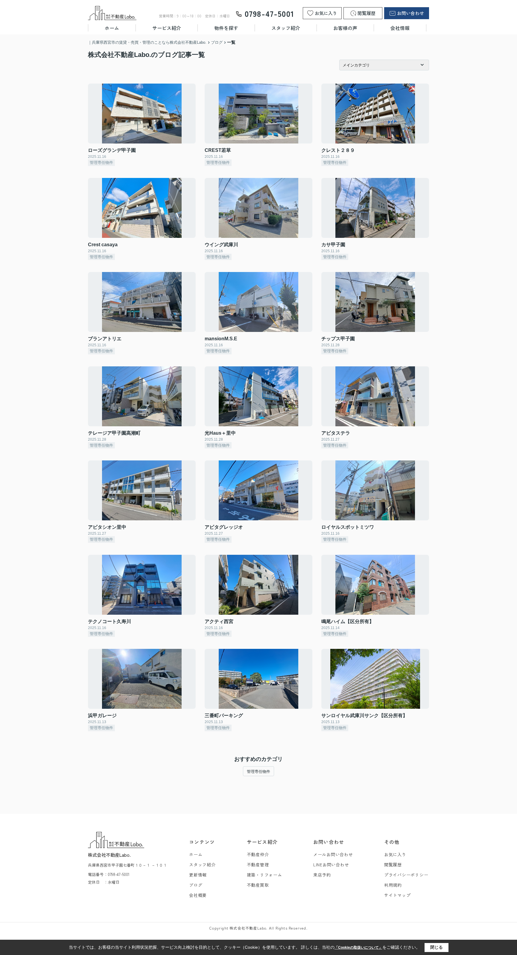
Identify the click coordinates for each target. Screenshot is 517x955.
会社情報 (400, 27)
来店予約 (322, 875)
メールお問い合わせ (333, 854)
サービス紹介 (166, 27)
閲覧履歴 (393, 865)
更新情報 (198, 875)
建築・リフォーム (264, 875)
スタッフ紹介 (285, 27)
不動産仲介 (258, 854)
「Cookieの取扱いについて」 (358, 947)
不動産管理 (258, 865)
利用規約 (393, 885)
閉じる (436, 947)
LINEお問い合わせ (331, 865)
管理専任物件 (258, 771)
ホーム (112, 27)
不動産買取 (258, 885)
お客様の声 (345, 27)
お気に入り (395, 854)
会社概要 (198, 895)
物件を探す (226, 27)
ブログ (195, 885)
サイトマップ (397, 895)
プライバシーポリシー (406, 875)
